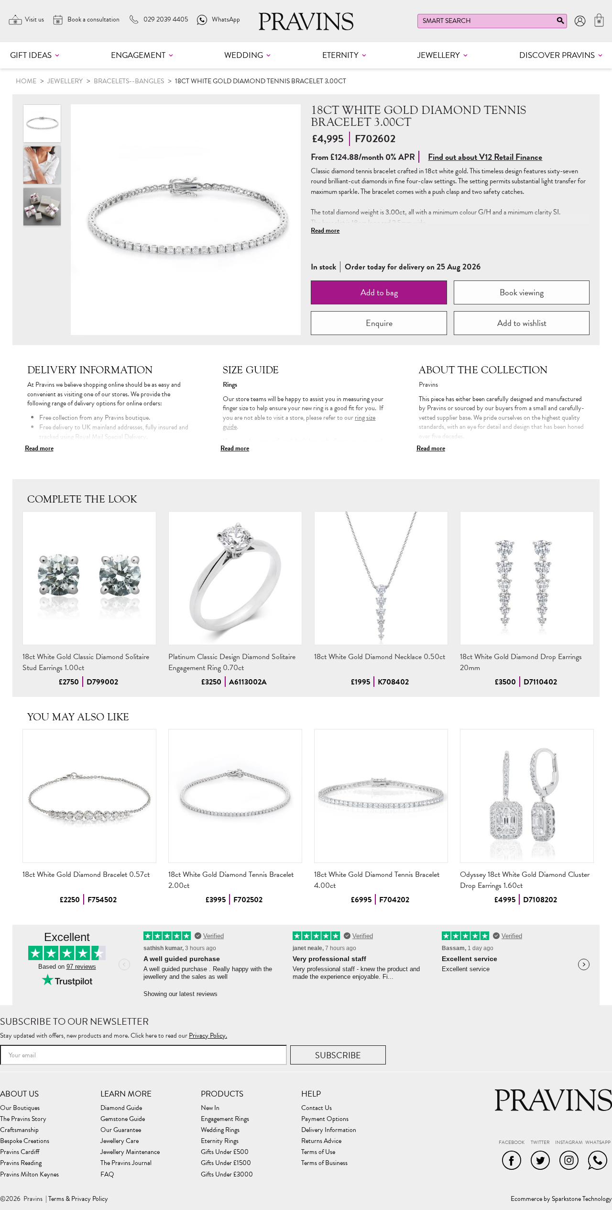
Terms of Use (318, 1152)
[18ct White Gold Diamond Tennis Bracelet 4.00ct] (381, 796)
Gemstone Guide (122, 1119)
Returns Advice (321, 1141)
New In (210, 1108)
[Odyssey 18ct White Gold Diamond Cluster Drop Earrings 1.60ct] (527, 796)
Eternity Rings (220, 1141)
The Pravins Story (23, 1119)
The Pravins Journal (126, 1163)
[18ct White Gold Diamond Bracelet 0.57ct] (89, 796)
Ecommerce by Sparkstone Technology (561, 1199)
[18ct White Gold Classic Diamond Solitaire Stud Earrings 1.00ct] (89, 578)
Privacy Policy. (208, 1036)
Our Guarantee (120, 1130)
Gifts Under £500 (225, 1152)
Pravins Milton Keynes (29, 1174)
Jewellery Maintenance (130, 1152)
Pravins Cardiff (19, 1152)
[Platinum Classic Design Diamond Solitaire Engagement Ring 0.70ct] (235, 578)
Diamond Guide (121, 1108)
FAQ (107, 1174)
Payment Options (325, 1119)
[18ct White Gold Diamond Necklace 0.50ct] (381, 578)
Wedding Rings (220, 1130)
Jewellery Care (119, 1141)
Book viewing (522, 292)
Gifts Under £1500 (226, 1163)
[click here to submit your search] (560, 23)
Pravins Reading (21, 1163)
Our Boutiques (20, 1108)
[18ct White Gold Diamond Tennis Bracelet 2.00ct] (235, 796)
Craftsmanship (19, 1130)
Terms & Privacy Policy (78, 1199)
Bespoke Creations (24, 1141)
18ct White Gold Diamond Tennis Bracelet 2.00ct (231, 880)
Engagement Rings (225, 1119)
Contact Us (316, 1108)
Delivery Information (328, 1130)
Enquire (379, 322)
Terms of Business (324, 1163)
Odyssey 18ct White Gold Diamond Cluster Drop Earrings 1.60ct (525, 880)
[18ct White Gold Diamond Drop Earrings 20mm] (527, 578)
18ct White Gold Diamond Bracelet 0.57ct (86, 874)
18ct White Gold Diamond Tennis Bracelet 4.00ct (376, 880)
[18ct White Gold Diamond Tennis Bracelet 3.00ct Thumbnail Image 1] (42, 165)
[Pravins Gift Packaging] (42, 206)
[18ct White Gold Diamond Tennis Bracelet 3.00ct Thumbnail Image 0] (186, 219)
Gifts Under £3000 (227, 1174)
